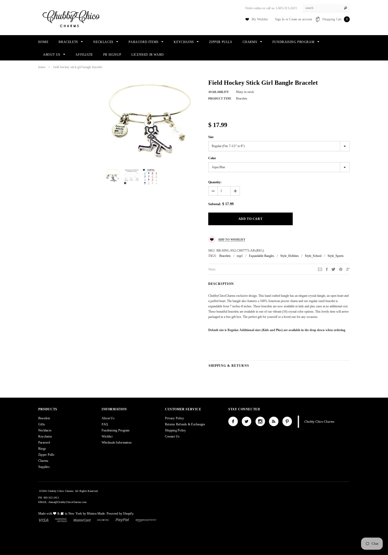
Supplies (44, 467)
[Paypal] (122, 520)
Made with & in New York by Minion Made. (72, 513)
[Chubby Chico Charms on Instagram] (260, 421)
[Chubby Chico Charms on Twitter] (246, 421)
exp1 (240, 256)
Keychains (45, 436)
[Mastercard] (82, 520)
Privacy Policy (174, 418)
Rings (42, 448)
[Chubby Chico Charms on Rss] (273, 421)
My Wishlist (260, 19)
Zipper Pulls (46, 455)
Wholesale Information (116, 442)
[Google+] (348, 269)
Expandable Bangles (261, 256)
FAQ (105, 424)
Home (41, 67)
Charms (43, 461)
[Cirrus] (146, 520)
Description (221, 284)
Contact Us (172, 436)
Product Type (219, 98)
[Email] (320, 269)
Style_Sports (336, 256)
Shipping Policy (175, 430)
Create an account (300, 19)
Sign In (280, 19)
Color (212, 158)
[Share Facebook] (327, 269)
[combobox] (326, 8)
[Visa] (43, 520)
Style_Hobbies (289, 256)
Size (211, 137)
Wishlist (107, 436)
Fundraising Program (116, 430)
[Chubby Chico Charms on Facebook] (233, 421)
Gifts (41, 424)
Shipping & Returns (229, 366)
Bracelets (225, 256)
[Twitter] (333, 269)
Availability (218, 91)
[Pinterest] (340, 269)
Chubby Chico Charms (319, 422)
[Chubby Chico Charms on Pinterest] (287, 421)
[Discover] (103, 520)
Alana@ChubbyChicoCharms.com (67, 502)
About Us (108, 418)
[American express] (61, 520)
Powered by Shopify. (120, 513)
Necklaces (44, 430)
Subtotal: (214, 204)
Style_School (313, 256)
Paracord (44, 442)
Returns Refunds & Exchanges (185, 424)
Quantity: (214, 182)
